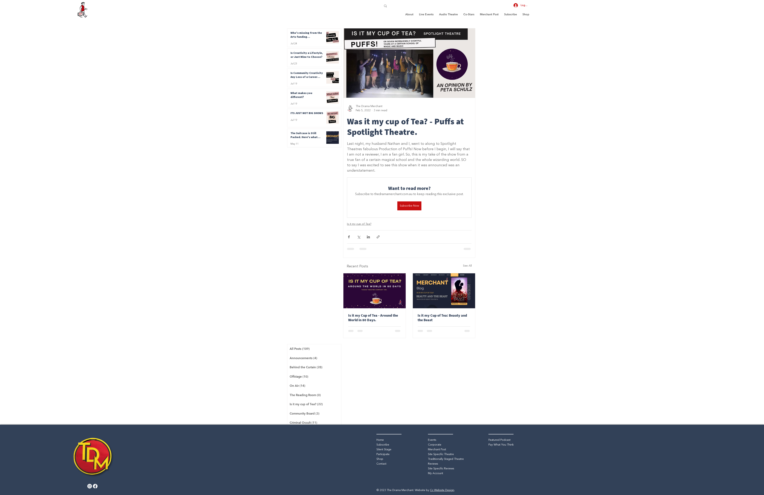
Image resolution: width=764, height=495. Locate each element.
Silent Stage (383, 449)
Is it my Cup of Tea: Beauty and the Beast (442, 317)
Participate (383, 454)
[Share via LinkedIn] (368, 237)
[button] (426, 14)
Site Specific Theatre (441, 454)
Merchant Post (437, 449)
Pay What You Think (501, 444)
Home (380, 440)
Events (432, 440)
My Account (435, 473)
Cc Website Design (442, 490)
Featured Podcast (499, 440)
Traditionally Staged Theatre (446, 459)
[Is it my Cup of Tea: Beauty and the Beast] (444, 290)
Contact (381, 463)
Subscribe (382, 444)
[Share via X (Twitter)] (359, 237)
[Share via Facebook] (349, 237)
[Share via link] (378, 237)
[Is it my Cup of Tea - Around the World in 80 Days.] (374, 290)
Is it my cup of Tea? (359, 224)
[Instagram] (89, 486)
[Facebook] (95, 486)
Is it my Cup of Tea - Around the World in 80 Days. (373, 317)
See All (467, 265)
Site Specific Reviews (441, 468)
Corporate (434, 444)
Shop (379, 459)
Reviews (433, 463)
